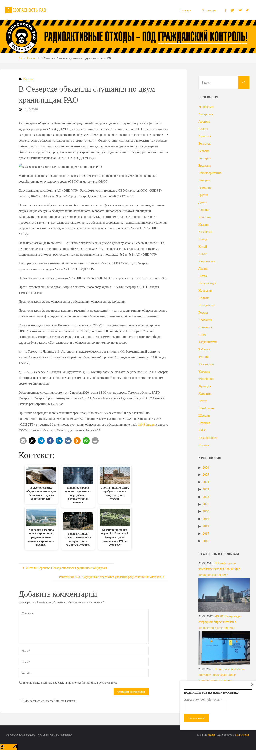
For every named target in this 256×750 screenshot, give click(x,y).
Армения (204, 136)
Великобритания (209, 173)
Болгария (204, 158)
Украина (204, 371)
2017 (206, 533)
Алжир (203, 128)
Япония (203, 445)
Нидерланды (207, 283)
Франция (204, 386)
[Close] (252, 684)
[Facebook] (226, 10)
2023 (206, 489)
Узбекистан (206, 364)
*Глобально (206, 106)
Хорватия (204, 393)
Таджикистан (207, 342)
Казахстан (205, 231)
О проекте (209, 10)
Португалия (206, 305)
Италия (203, 224)
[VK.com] (240, 10)
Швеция (204, 415)
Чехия (202, 401)
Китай (202, 246)
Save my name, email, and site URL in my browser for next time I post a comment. (70, 682)
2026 (206, 467)
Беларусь (204, 143)
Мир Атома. (242, 734)
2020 (206, 511)
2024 (206, 482)
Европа (203, 209)
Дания (202, 202)
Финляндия (206, 378)
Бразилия (204, 165)
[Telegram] (247, 10)
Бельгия (203, 151)
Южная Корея (207, 437)
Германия (204, 187)
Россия (31, 58)
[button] (23, 440)
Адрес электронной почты (203, 699)
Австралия (205, 114)
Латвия (203, 268)
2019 (206, 518)
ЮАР (202, 430)
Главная (185, 10)
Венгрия (204, 180)
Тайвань (204, 349)
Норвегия (205, 290)
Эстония (204, 423)
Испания (204, 217)
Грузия (203, 195)
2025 (206, 474)
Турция (203, 356)
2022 (206, 496)
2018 (206, 526)
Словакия (205, 320)
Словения (205, 327)
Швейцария (206, 408)
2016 (206, 541)
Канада (203, 239)
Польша (203, 298)
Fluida (211, 734)
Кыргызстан (206, 261)
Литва (202, 276)
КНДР (202, 254)
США (202, 334)
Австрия (204, 121)
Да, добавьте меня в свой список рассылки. (51, 701)
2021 (206, 504)
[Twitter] (232, 10)
